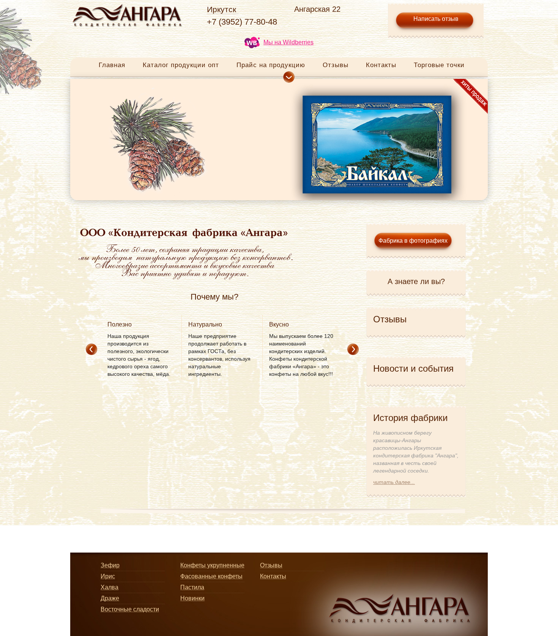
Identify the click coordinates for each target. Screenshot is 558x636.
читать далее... (394, 482)
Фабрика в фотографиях (413, 240)
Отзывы (335, 65)
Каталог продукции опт (181, 65)
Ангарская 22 (317, 9)
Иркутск (221, 9)
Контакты (381, 65)
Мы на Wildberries (288, 42)
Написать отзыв (436, 19)
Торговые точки (439, 65)
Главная (112, 65)
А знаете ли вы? (416, 281)
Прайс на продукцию (270, 65)
